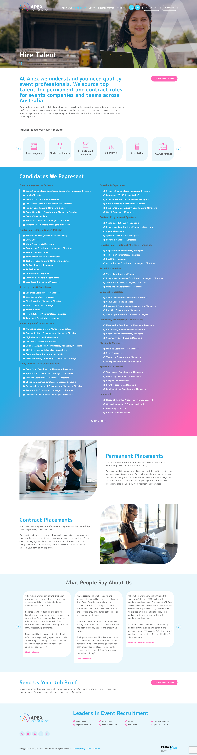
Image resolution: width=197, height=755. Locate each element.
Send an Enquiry (161, 721)
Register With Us (83, 724)
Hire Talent (80, 8)
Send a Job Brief (109, 724)
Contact (120, 8)
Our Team (132, 724)
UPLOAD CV (152, 8)
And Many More (98, 421)
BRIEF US (170, 8)
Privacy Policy (79, 749)
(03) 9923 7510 (161, 724)
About (92, 8)
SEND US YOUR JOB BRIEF (164, 79)
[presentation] (18, 149)
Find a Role (67, 8)
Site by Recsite (94, 749)
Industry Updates (106, 8)
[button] (73, 7)
